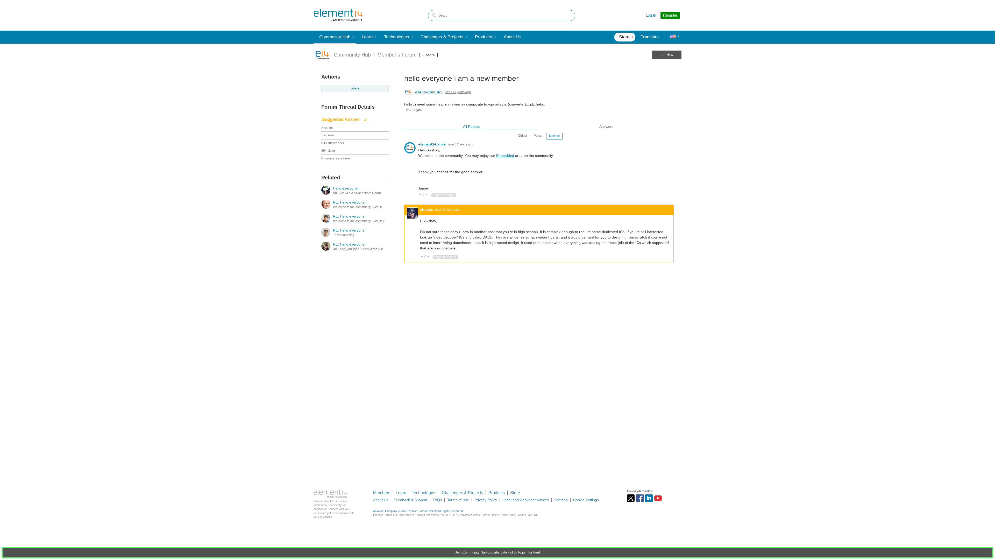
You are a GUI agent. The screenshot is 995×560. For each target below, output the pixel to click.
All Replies (471, 126)
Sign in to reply (443, 195)
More (430, 55)
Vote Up (420, 195)
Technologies (424, 493)
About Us (380, 500)
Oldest (522, 135)
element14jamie (432, 144)
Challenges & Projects (462, 493)
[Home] (338, 15)
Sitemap (561, 500)
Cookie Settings (586, 500)
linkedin (649, 498)
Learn (401, 493)
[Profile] (672, 37)
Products (496, 493)
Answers (606, 126)
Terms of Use (458, 500)
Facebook (640, 498)
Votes (538, 135)
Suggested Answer (341, 119)
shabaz (427, 209)
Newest (554, 136)
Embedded (505, 155)
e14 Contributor (429, 92)
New (669, 55)
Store (515, 493)
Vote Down (426, 195)
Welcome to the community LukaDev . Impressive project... (374, 207)
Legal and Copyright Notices (525, 500)
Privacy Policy (485, 500)
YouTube (658, 498)
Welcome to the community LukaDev (358, 221)
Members (381, 493)
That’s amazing (343, 235)
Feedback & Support (410, 500)
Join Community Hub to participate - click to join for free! (497, 552)
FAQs (437, 500)
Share (355, 88)
